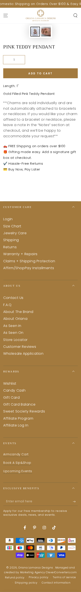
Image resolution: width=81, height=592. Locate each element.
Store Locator (15, 339)
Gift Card (11, 397)
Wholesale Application (23, 353)
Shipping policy (26, 582)
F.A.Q (7, 304)
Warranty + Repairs (20, 253)
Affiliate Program (18, 418)
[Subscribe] (75, 501)
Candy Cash (14, 390)
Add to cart (40, 73)
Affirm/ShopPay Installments (28, 268)
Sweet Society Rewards (24, 411)
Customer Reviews (19, 346)
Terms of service (64, 577)
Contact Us (13, 297)
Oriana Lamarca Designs (36, 567)
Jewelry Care (15, 233)
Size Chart (12, 226)
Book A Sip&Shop (17, 463)
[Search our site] (75, 15)
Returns (10, 247)
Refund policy (15, 577)
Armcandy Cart (16, 454)
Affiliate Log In (16, 425)
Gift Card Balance (19, 404)
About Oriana (15, 318)
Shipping (11, 239)
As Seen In (12, 325)
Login (8, 219)
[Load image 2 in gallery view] (46, 31)
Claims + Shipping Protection (29, 261)
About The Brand (18, 311)
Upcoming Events (17, 471)
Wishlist (9, 383)
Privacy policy (38, 577)
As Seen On (13, 332)
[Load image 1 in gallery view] (35, 31)
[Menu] (5, 15)
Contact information (56, 582)
